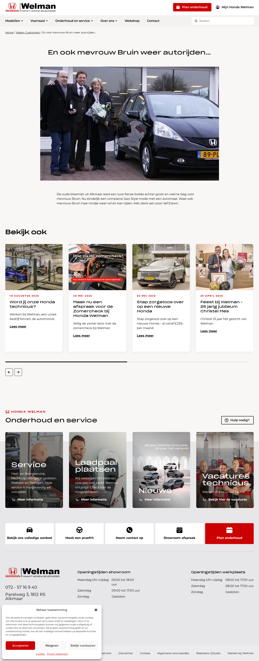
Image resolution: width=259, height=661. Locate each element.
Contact (153, 21)
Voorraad (38, 21)
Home (9, 32)
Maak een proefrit (79, 538)
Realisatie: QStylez (208, 653)
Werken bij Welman (241, 653)
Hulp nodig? (240, 420)
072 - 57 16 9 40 (21, 587)
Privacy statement (57, 653)
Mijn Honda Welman (238, 7)
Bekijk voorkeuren (83, 645)
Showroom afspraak (179, 538)
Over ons (107, 21)
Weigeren (51, 645)
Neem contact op (129, 538)
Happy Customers (28, 32)
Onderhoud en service (72, 21)
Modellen (12, 21)
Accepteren (20, 645)
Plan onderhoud (194, 7)
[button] (96, 610)
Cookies (40, 653)
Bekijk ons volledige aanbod (29, 538)
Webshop (132, 21)
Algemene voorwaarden (173, 653)
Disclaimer (126, 653)
